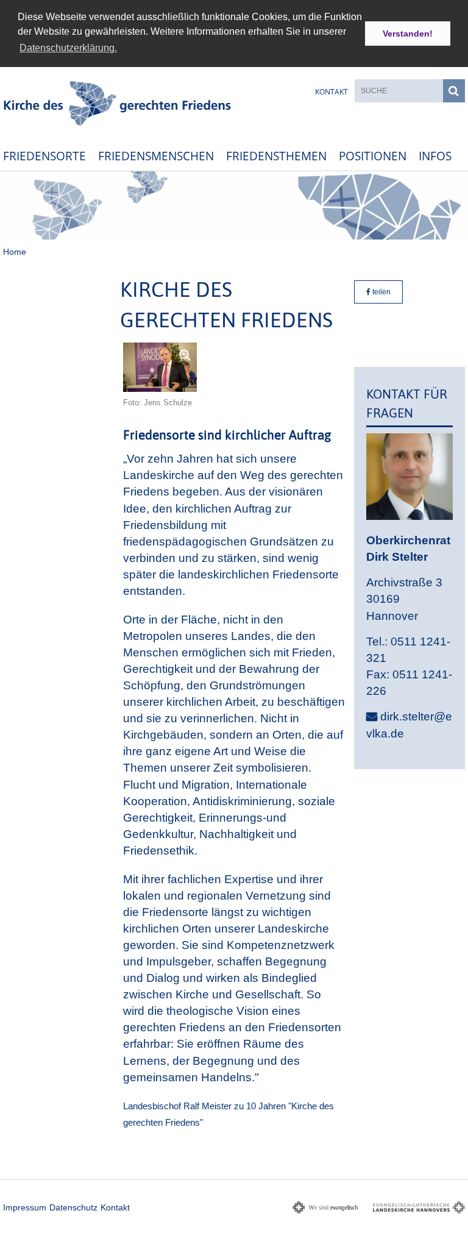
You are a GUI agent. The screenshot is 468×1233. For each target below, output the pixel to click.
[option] (234, 205)
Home (14, 252)
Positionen (372, 155)
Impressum (24, 1207)
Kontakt (331, 92)
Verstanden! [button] (408, 33)
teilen (380, 292)
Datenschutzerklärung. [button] (68, 48)
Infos (435, 155)
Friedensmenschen (156, 155)
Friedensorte (44, 155)
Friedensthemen (276, 155)
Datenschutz (73, 1207)
